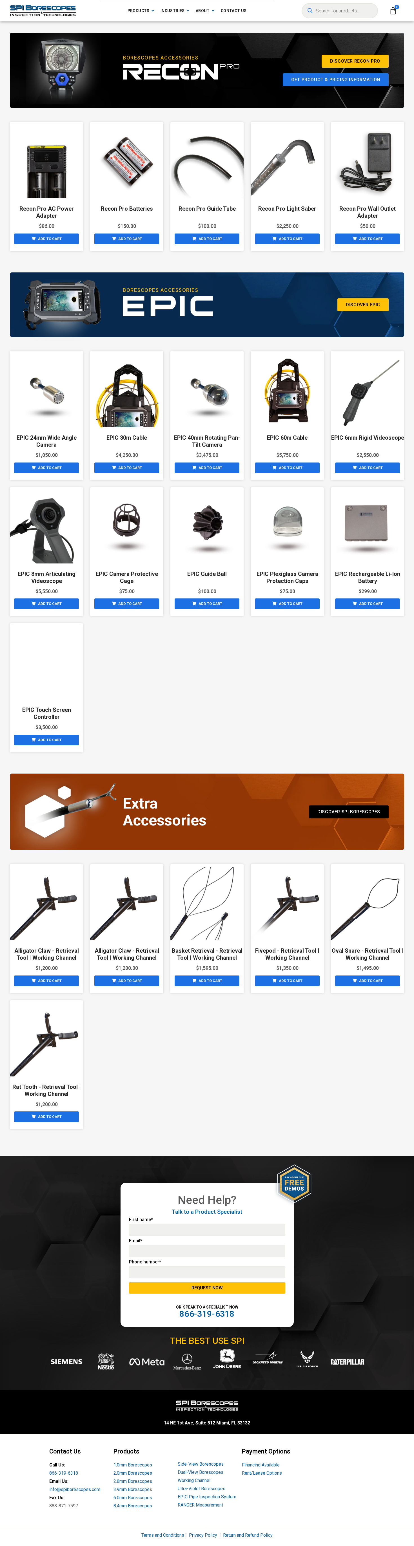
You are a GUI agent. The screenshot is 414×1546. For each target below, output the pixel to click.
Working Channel (194, 1480)
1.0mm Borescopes (132, 1465)
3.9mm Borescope (131, 1489)
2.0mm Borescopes (132, 1473)
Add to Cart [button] (50, 239)
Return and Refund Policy (248, 1535)
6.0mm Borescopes (132, 1497)
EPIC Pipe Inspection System (207, 1496)
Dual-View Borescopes (200, 1472)
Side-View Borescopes (201, 1464)
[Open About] (213, 11)
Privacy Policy (203, 1535)
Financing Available (261, 1465)
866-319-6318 (63, 1473)
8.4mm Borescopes (132, 1505)
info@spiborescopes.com (74, 1489)
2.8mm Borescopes (132, 1481)
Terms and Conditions (162, 1535)
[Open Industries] (188, 11)
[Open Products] (153, 11)
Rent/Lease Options (262, 1473)
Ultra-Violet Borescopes (201, 1488)
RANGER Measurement (200, 1505)
